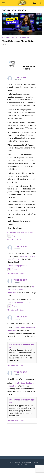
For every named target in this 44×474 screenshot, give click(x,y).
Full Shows (6, 38)
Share (22, 240)
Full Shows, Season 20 (20, 38)
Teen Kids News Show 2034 (17, 41)
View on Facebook (12, 240)
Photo (14, 236)
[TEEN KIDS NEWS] (13, 64)
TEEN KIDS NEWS (20, 77)
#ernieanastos (13, 232)
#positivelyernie (26, 232)
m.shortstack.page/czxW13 (18, 265)
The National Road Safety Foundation (20, 290)
